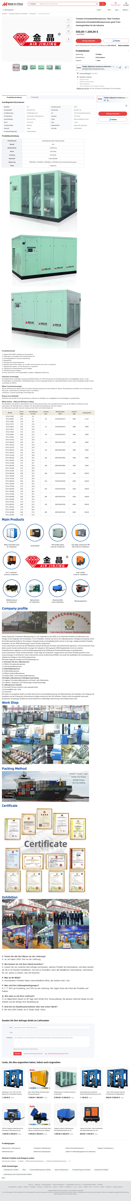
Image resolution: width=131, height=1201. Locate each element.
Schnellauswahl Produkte (89, 1184)
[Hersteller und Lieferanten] (12, 4)
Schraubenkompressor (44, 13)
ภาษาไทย (96, 1187)
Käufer (99, 10)
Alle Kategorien (9, 10)
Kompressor (33, 13)
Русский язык (47, 1187)
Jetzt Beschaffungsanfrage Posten (56, 1053)
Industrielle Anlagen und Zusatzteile (18, 13)
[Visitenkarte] (126, 106)
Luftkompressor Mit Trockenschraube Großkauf (17, 1174)
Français (39, 1187)
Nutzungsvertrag (46, 1184)
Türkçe (102, 1187)
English (20, 1187)
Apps (116, 10)
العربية (75, 1187)
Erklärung (37, 1184)
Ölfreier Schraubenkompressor (75, 1148)
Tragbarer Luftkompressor (105, 1148)
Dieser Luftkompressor (61, 1170)
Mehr (3, 1178)
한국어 (80, 1187)
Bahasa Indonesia (118, 1187)
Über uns (30, 1184)
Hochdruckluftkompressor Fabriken (40, 1170)
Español (26, 1187)
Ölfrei (24, 1170)
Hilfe (109, 10)
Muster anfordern (123, 45)
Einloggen (126, 5)
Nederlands (68, 1187)
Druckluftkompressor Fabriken (81, 1170)
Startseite (4, 13)
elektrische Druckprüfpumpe (42, 1151)
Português (32, 1187)
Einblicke (100, 1184)
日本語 (85, 1187)
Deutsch (61, 1187)
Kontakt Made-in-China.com (73, 1184)
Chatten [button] (117, 41)
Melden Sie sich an (83, 88)
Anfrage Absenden (88, 41)
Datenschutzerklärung (58, 1184)
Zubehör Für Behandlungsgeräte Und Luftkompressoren (82, 1151)
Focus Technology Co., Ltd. (64, 1190)
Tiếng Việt (108, 1187)
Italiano (55, 1187)
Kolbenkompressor (7, 1151)
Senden (17, 1054)
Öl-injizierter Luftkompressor (42, 1148)
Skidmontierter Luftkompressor (11, 1148)
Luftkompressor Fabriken (11, 1170)
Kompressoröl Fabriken (101, 1170)
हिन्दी (90, 1187)
